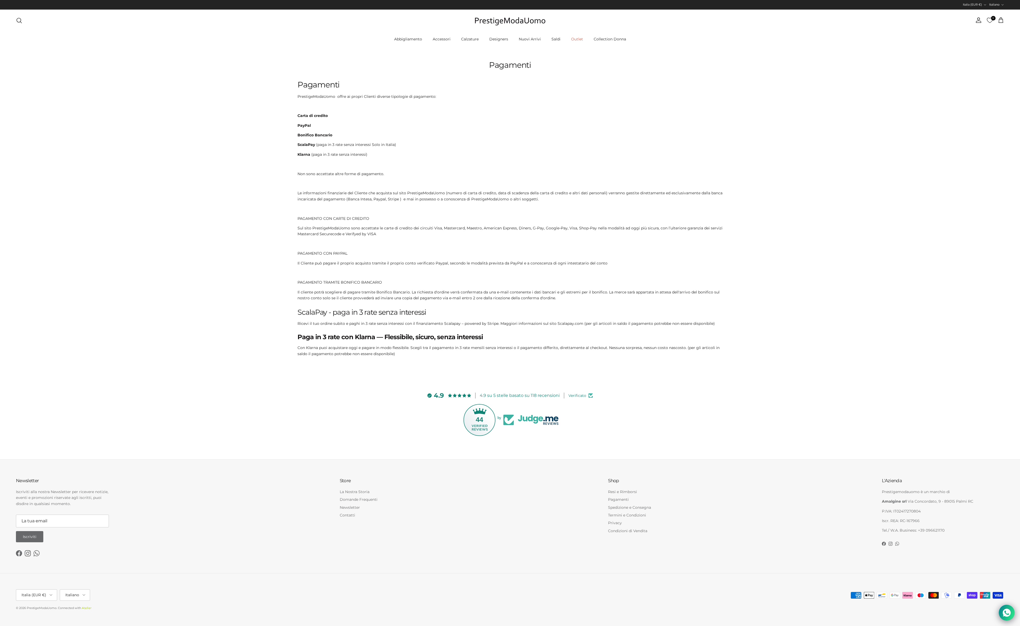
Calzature (470, 39)
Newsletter (350, 507)
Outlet (577, 39)
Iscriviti (29, 536)
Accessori (441, 39)
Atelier (86, 608)
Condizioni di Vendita (627, 530)
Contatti (347, 515)
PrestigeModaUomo (42, 608)
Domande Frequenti (358, 499)
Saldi (555, 39)
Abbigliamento (408, 39)
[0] (989, 20)
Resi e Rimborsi (622, 491)
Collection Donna (610, 39)
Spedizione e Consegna (629, 507)
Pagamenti (618, 499)
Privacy (615, 522)
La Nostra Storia (354, 491)
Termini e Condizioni (627, 515)
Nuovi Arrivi (530, 39)
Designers (498, 39)
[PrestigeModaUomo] (510, 20)
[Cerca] (19, 20)
